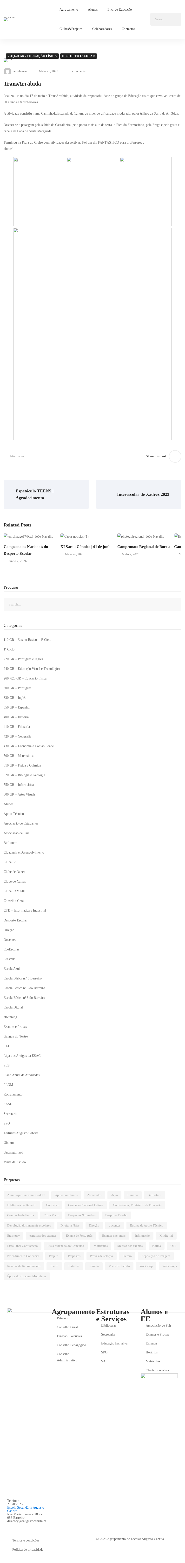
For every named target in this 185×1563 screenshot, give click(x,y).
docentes (114, 1225)
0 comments (78, 71)
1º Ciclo (9, 649)
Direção (9, 930)
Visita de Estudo (15, 1162)
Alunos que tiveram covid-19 (26, 1195)
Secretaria (10, 1114)
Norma (156, 1246)
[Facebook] (9, 1526)
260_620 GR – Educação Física (25, 678)
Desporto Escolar (78, 56)
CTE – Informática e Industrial (25, 910)
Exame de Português (79, 1235)
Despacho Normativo (82, 1215)
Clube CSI (11, 862)
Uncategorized (13, 1152)
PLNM (8, 1085)
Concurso (52, 1205)
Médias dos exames (130, 1246)
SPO (7, 1123)
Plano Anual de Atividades (22, 1075)
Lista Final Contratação (22, 1246)
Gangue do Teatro (16, 1036)
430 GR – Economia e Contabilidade (29, 746)
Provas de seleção (101, 1256)
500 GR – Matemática (18, 756)
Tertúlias (73, 1266)
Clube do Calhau (15, 881)
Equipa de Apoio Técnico (146, 1225)
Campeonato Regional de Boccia (143, 547)
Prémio (127, 1256)
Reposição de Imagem (155, 1256)
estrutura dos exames (42, 1235)
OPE (173, 1246)
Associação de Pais (16, 833)
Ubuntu (9, 1143)
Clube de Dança (14, 872)
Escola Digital (13, 1007)
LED (7, 1046)
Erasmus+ (10, 959)
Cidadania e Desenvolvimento (24, 852)
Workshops (169, 1266)
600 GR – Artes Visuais (19, 794)
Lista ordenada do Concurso (65, 1246)
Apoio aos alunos (66, 1195)
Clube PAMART (15, 891)
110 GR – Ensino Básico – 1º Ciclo (27, 640)
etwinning (10, 1017)
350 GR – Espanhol (17, 707)
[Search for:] (165, 19)
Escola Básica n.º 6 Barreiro (23, 978)
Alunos (8, 804)
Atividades (17, 456)
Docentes (10, 940)
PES (7, 1065)
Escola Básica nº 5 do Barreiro (24, 988)
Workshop (146, 1266)
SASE (8, 1104)
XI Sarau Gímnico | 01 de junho (86, 547)
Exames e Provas (15, 1027)
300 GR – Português (17, 688)
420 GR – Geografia (17, 736)
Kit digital (166, 1235)
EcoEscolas (11, 949)
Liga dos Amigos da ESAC (22, 1056)
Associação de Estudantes (21, 823)
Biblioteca (10, 843)
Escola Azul (12, 969)
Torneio (94, 1266)
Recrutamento (13, 1094)
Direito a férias (69, 1225)
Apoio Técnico (14, 814)
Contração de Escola (20, 1215)
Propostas (74, 1256)
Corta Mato (51, 1215)
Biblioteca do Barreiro (21, 1205)
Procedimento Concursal (23, 1256)
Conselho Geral (14, 901)
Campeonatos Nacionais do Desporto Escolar (26, 550)
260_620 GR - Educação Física (32, 56)
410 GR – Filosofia (17, 727)
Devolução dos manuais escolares (29, 1225)
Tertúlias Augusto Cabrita (21, 1133)
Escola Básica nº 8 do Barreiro (24, 998)
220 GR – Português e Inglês (23, 659)
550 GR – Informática (19, 785)
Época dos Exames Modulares (26, 1276)
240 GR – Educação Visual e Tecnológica (32, 669)
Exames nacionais (114, 1235)
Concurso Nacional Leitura (85, 1205)
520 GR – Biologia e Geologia (24, 775)
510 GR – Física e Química (22, 765)
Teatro (54, 1266)
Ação (114, 1195)
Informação (142, 1235)
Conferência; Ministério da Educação (137, 1205)
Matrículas (101, 1246)
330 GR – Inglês (15, 698)
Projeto (53, 1256)
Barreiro (132, 1195)
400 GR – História (16, 717)
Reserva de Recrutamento (23, 1266)
